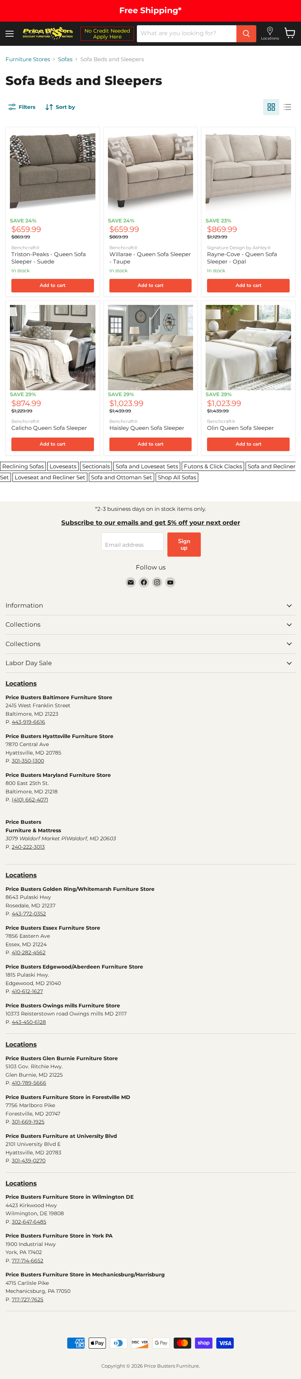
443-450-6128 (29, 1022)
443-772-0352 (29, 913)
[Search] (246, 33)
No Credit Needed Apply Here (107, 33)
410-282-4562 (29, 952)
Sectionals (96, 466)
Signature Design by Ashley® (239, 247)
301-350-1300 (28, 760)
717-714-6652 (27, 1260)
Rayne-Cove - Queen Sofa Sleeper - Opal (242, 258)
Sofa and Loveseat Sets (147, 466)
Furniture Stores (28, 59)
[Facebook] (144, 582)
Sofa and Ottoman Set (121, 477)
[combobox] (186, 33)
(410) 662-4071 (30, 799)
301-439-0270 (29, 1160)
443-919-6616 (28, 722)
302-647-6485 (29, 1221)
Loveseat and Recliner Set (50, 477)
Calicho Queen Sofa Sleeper (49, 427)
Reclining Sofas (23, 466)
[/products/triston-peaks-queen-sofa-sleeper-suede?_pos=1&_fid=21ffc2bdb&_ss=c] (52, 174)
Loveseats (63, 466)
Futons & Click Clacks (213, 466)
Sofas (65, 59)
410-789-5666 (29, 1083)
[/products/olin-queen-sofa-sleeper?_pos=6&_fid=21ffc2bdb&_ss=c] (248, 347)
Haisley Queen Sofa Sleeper (146, 427)
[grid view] (271, 107)
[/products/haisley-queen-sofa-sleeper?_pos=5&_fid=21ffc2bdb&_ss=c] (150, 347)
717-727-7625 (27, 1299)
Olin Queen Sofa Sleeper (240, 427)
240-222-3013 (28, 847)
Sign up (184, 544)
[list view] (287, 107)
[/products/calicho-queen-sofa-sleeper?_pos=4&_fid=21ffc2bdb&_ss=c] (52, 347)
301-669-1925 (28, 1121)
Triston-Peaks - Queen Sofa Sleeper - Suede (48, 258)
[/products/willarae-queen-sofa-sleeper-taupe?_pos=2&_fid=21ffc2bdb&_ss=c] (150, 174)
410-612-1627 (27, 991)
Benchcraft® (25, 247)
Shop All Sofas (177, 477)
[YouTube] (170, 582)
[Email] (131, 582)
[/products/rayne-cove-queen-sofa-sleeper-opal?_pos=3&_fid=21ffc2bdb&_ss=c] (248, 174)
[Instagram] (157, 582)
